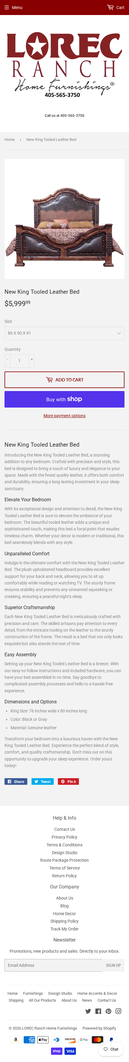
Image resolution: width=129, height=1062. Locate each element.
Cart (120, 7)
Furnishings (33, 993)
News (87, 1000)
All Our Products (42, 1000)
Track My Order (64, 929)
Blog (64, 905)
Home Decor (64, 913)
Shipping (16, 1000)
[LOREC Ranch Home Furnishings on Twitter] (88, 1012)
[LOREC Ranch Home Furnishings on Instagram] (119, 1012)
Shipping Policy (64, 921)
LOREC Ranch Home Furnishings (49, 1028)
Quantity (12, 349)
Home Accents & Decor (97, 993)
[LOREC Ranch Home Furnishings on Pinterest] (108, 1012)
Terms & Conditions (64, 844)
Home (9, 139)
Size (8, 321)
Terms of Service (65, 868)
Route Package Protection (64, 860)
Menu (17, 7)
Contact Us (64, 829)
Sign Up (113, 965)
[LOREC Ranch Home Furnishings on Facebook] (98, 1012)
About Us (64, 898)
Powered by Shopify (99, 1028)
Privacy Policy (64, 837)
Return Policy (64, 875)
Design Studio (64, 852)
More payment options (65, 415)
